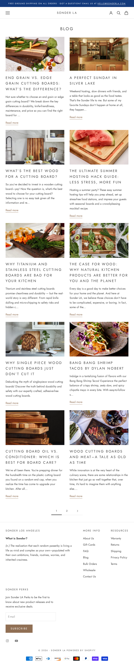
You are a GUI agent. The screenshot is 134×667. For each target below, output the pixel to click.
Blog (85, 557)
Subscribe (19, 628)
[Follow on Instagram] (7, 641)
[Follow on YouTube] (16, 641)
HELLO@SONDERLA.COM (112, 3)
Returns (115, 545)
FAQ (85, 551)
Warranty (116, 538)
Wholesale (89, 570)
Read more (12, 123)
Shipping (116, 551)
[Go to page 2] (77, 511)
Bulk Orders (90, 564)
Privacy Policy (119, 557)
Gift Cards (89, 545)
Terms (114, 564)
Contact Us (89, 576)
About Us (88, 538)
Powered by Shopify (81, 650)
